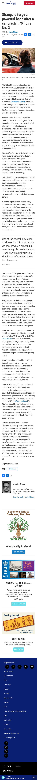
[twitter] (6, 751)
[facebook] (6, 743)
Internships (7, 720)
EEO (5, 707)
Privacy (6, 693)
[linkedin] (6, 756)
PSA (5, 680)
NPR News (12, 469)
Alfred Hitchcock (21, 401)
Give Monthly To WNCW (18, 546)
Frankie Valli (7, 339)
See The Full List (18, 604)
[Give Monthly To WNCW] (18, 525)
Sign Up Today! (18, 552)
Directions (7, 684)
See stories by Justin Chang (23, 497)
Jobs (5, 715)
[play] (3, 777)
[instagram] (6, 747)
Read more (18, 649)
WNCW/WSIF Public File (11, 733)
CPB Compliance (9, 738)
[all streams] (34, 777)
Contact (6, 724)
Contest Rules (8, 698)
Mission (6, 702)
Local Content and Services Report (15, 711)
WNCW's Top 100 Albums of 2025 (19, 585)
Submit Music (8, 676)
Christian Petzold (18, 102)
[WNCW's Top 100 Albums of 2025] (18, 569)
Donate (30, 3)
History (6, 689)
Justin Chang (13, 32)
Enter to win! (18, 638)
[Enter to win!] (18, 623)
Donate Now (8, 729)
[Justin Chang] (6, 487)
